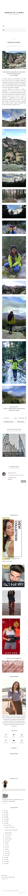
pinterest (6, 742)
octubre (7, 836)
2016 (5, 821)
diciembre (7, 825)
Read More (14, 726)
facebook (6, 736)
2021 (5, 810)
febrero (6, 853)
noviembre (7, 834)
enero (6, 855)
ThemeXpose (15, 890)
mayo (6, 847)
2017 (5, 819)
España (14, 38)
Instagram (21, 742)
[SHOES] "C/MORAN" (10, 827)
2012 (5, 861)
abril (6, 849)
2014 (5, 857)
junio (6, 845)
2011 (5, 863)
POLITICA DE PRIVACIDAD (8, 877)
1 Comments (7, 418)
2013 (5, 859)
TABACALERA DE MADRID (11, 830)
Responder (23, 481)
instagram (21, 736)
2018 (5, 817)
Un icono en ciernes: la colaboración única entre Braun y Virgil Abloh (12, 800)
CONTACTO (4, 878)
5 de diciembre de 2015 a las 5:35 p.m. (16, 475)
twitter (13, 736)
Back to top (21, 892)
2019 (5, 815)
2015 (5, 823)
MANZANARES (8, 832)
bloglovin (14, 742)
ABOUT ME (4, 875)
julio (6, 843)
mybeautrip (12, 473)
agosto (6, 841)
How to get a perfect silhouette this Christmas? (13, 790)
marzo (6, 851)
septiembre (7, 838)
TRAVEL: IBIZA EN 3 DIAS (11, 453)
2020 (5, 812)
